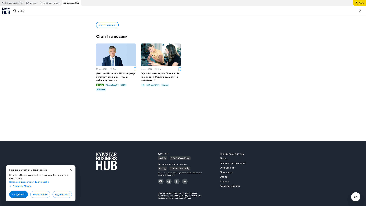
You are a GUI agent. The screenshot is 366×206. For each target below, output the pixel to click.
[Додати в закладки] (135, 69)
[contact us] (355, 196)
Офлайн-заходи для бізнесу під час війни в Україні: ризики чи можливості (160, 77)
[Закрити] (360, 10)
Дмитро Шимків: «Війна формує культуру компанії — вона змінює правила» (116, 77)
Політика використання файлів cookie (29, 181)
